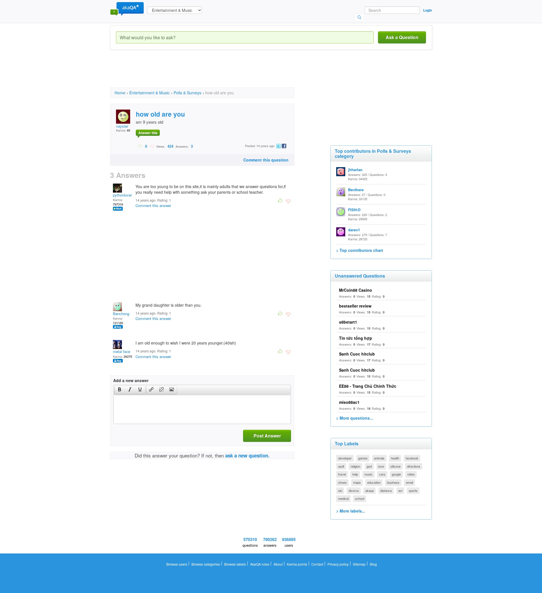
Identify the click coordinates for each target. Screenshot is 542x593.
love (381, 466)
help (355, 474)
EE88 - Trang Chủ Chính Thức (367, 386)
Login (427, 10)
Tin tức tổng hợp (355, 338)
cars (382, 474)
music (368, 474)
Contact (317, 564)
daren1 (354, 229)
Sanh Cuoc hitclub (357, 354)
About (278, 564)
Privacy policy (338, 564)
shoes (342, 482)
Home (120, 92)
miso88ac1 (349, 402)
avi (400, 490)
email (409, 482)
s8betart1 (348, 322)
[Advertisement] (213, 73)
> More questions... (354, 418)
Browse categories (205, 564)
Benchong (121, 313)
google (396, 474)
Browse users (176, 564)
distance (386, 490)
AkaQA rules (259, 564)
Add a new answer (130, 380)
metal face (121, 351)
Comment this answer (153, 205)
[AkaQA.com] (127, 8)
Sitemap (359, 564)
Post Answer (267, 435)
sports (413, 490)
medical (343, 498)
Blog (373, 564)
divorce (354, 490)
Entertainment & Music (149, 92)
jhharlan (355, 169)
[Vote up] (140, 146)
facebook (412, 458)
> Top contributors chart (359, 250)
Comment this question (266, 160)
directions (413, 466)
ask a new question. (247, 455)
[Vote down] (152, 146)
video (411, 474)
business (393, 482)
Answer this (148, 132)
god (369, 466)
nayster (122, 126)
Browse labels (235, 564)
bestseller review (355, 306)
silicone (395, 466)
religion (355, 466)
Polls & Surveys (187, 92)
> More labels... (350, 511)
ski (340, 490)
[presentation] (120, 390)
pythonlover (122, 195)
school (359, 498)
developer (345, 458)
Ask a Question (402, 37)
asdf (341, 466)
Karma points (297, 564)
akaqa (369, 490)
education (374, 482)
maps (357, 482)
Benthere (356, 189)
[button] (119, 390)
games (363, 458)
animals (379, 458)
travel (342, 474)
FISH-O (354, 209)
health (395, 458)
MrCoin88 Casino (355, 290)
